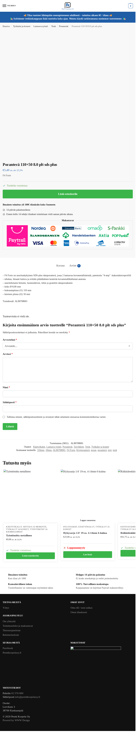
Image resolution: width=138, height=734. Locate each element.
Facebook (8, 648)
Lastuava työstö (40, 26)
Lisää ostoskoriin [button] (30, 555)
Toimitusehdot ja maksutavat (18, 625)
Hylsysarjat (70, 527)
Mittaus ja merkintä (34, 527)
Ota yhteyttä (9, 621)
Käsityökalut (39, 447)
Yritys (6, 607)
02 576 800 (17, 693)
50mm (49, 450)
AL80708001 (59, 450)
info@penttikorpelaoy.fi (27, 697)
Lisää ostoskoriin (67, 194)
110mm (40, 450)
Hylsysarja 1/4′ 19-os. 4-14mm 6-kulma (85, 533)
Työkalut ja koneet (21, 26)
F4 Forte (71, 450)
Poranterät (63, 26)
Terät (53, 26)
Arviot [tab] (74, 265)
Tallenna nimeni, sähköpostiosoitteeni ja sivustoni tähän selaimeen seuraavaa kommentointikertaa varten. (56, 417)
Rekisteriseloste (11, 635)
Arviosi (8, 354)
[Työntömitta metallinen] (30, 496)
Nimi (6, 387)
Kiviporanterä (83, 450)
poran (93, 450)
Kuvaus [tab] (60, 265)
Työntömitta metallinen (19, 535)
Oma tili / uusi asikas (81, 607)
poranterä (102, 450)
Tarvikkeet (79, 447)
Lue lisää (87, 554)
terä (109, 450)
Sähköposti (10, 402)
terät (115, 450)
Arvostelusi (10, 339)
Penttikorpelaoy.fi (12, 652)
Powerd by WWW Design (16, 720)
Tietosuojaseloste (12, 630)
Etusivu (6, 26)
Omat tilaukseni (79, 612)
